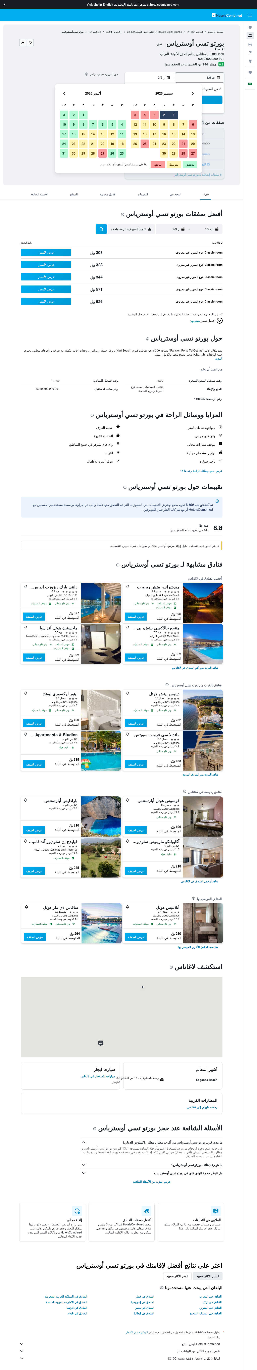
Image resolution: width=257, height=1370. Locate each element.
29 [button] (173, 153)
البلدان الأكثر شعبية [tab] (208, 1276)
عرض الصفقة (136, 617)
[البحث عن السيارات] (250, 44)
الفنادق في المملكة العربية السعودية (66, 1296)
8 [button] (174, 124)
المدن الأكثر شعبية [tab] (177, 1276)
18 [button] (145, 134)
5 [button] (135, 114)
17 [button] (154, 134)
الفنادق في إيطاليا (144, 1313)
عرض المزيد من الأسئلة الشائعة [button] (152, 1181)
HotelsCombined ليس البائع (201, 1343)
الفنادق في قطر (145, 1296)
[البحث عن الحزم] (250, 53)
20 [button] (193, 143)
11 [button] (145, 124)
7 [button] (183, 124)
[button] (4, 4)
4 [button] (145, 114)
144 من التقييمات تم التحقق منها (186, 64)
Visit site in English (100, 4)
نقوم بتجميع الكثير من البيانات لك (198, 1351)
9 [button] (164, 124)
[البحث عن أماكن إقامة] (250, 36)
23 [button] (164, 143)
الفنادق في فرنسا (77, 1308)
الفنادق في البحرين (210, 1308)
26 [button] (135, 143)
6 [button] (193, 124)
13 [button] (193, 134)
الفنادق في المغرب (210, 1296)
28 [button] (183, 153)
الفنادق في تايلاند (77, 1313)
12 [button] (135, 124)
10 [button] (154, 124)
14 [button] (183, 134)
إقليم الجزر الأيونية (144, 31)
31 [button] (64, 153)
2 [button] (164, 114)
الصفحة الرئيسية (216, 31)
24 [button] (154, 143)
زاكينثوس (117, 31)
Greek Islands (174, 31)
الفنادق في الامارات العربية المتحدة (66, 1302)
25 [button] (145, 143)
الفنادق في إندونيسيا (142, 1302)
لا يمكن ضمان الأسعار (137, 1332)
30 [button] (164, 153)
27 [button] (193, 153)
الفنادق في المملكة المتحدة (206, 1313)
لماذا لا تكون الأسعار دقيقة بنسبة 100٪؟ (193, 1358)
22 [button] (173, 143)
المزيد (218, 358)
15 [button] (173, 134)
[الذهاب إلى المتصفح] (250, 61)
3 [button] (154, 114)
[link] (195, 668)
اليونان (199, 31)
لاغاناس (97, 31)
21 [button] (183, 143)
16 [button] (164, 134)
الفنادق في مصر (144, 1308)
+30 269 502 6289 (211, 58)
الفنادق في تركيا (212, 1302)
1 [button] (174, 114)
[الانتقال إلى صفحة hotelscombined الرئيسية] (227, 15)
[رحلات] (250, 72)
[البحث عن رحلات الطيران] (250, 27)
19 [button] (135, 134)
